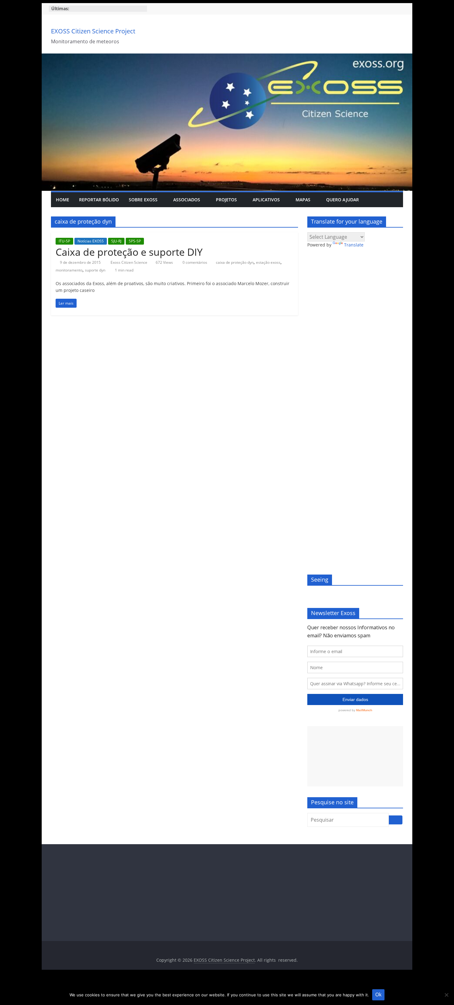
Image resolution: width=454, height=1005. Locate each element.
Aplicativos (266, 200)
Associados (186, 200)
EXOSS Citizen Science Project (93, 31)
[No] (446, 995)
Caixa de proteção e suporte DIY (129, 252)
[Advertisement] (355, 756)
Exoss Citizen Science (129, 262)
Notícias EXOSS (91, 241)
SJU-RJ (116, 241)
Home (62, 200)
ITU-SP (64, 241)
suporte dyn (95, 270)
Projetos (226, 200)
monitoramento (69, 270)
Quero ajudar (342, 200)
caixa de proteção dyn (235, 262)
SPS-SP (135, 241)
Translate (354, 245)
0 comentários (194, 262)
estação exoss (268, 262)
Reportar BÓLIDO (99, 200)
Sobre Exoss (143, 200)
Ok (378, 994)
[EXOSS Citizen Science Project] (227, 57)
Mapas (303, 200)
